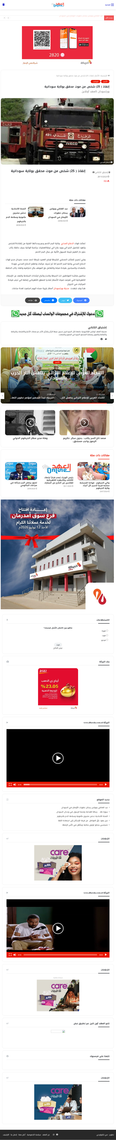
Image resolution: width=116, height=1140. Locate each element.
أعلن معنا (22, 1134)
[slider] (60, 784)
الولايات (95, 81)
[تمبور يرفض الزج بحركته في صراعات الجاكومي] (21, 471)
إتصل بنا (14, 1134)
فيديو (103, 640)
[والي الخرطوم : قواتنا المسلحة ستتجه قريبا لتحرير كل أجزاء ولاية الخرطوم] (93, 471)
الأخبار (97, 75)
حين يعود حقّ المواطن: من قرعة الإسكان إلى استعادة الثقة (83, 820)
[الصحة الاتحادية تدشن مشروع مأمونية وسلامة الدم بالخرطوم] (36, 212)
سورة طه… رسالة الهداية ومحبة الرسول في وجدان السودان (82, 812)
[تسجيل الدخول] (3, 6)
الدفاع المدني (67, 243)
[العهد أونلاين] (58, 5)
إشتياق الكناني (101, 172)
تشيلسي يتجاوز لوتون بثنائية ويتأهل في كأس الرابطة (85, 825)
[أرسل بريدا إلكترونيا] (93, 172)
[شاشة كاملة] (10, 784)
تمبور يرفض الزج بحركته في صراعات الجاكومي (23, 484)
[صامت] (14, 784)
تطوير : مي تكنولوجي (105, 1134)
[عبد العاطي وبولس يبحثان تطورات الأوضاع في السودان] (77, 212)
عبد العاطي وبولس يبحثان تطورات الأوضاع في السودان (58, 213)
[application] (58, 758)
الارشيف (6, 1134)
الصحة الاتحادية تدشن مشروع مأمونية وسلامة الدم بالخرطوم (79, 18)
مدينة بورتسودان (62, 288)
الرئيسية (104, 75)
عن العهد (46, 1134)
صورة (104, 631)
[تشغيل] (105, 784)
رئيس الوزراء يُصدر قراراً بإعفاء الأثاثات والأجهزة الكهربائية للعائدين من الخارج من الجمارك (58, 480)
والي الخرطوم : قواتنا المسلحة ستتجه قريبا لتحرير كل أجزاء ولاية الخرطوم (94, 485)
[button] (58, 758)
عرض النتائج (58, 648)
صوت (104, 635)
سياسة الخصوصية (34, 1134)
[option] (58, 396)
